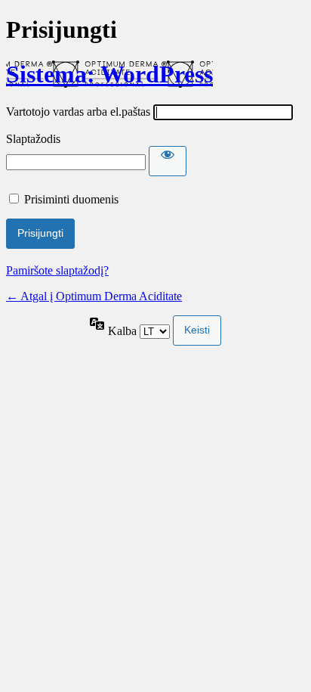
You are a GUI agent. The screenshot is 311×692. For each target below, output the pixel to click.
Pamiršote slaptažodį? (57, 270)
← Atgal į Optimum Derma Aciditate (94, 296)
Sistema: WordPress (109, 74)
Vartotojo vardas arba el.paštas (78, 111)
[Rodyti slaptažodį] (167, 161)
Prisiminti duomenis (71, 199)
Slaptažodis (33, 138)
